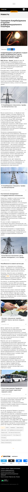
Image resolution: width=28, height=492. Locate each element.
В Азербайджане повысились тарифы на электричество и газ (13, 106)
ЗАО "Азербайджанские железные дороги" (15, 430)
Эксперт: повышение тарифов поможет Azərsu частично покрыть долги (12, 319)
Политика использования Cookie (7, 472)
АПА (8, 276)
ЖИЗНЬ (7, 427)
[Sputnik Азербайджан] (4, 9)
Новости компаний (5, 476)
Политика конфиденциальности (7, 470)
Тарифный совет (4, 432)
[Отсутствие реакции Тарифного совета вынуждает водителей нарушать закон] (14, 378)
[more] (26, 109)
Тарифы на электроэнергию (6, 442)
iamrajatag (7, 46)
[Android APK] (4, 480)
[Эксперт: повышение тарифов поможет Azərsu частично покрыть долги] (14, 308)
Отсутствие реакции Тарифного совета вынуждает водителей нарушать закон (11, 390)
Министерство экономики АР (6, 435)
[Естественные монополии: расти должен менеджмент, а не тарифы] (14, 245)
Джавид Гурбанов (20, 427)
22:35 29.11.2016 (4, 29)
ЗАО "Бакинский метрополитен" (14, 432)
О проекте (3, 468)
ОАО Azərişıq (3, 437)
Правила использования (15, 468)
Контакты (8, 468)
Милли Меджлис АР (17, 435)
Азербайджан (12, 427)
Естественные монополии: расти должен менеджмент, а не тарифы (12, 256)
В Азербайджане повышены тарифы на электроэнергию (13, 186)
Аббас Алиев (3, 430)
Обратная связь (12, 476)
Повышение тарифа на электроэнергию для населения (11, 440)
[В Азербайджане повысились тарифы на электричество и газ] (14, 94)
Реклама (18, 476)
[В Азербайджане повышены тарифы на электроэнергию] (14, 175)
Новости (2, 427)
